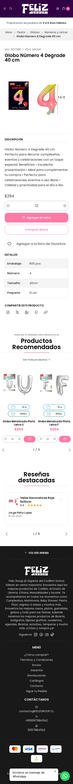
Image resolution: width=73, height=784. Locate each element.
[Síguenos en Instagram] (36, 634)
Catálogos (37, 681)
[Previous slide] (4, 450)
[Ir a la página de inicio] (34, 8)
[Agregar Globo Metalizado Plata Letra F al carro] (65, 439)
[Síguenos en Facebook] (41, 634)
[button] (36, 553)
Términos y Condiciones (36, 660)
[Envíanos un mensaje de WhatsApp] (65, 776)
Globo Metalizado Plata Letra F (54, 423)
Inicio (8, 32)
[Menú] (4, 8)
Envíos (36, 665)
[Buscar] (10, 8)
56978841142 (36, 730)
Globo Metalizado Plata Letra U (19, 423)
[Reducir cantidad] (8, 205)
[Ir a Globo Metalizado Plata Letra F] (54, 385)
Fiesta (21, 32)
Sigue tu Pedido (36, 691)
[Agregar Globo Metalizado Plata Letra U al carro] (29, 439)
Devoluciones (36, 675)
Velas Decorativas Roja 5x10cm (37, 500)
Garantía (37, 670)
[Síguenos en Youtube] (47, 634)
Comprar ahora (36, 230)
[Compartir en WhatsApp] (27, 312)
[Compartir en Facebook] (8, 312)
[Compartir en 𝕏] (17, 312)
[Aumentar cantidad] (65, 205)
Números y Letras (56, 32)
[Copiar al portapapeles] (45, 312)
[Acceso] (57, 8)
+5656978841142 (36, 720)
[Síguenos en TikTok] (52, 634)
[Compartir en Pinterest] (36, 312)
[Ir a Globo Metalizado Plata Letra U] (18, 385)
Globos (35, 32)
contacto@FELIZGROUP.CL (36, 711)
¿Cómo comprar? (36, 655)
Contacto (36, 686)
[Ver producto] (13, 501)
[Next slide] (69, 450)
